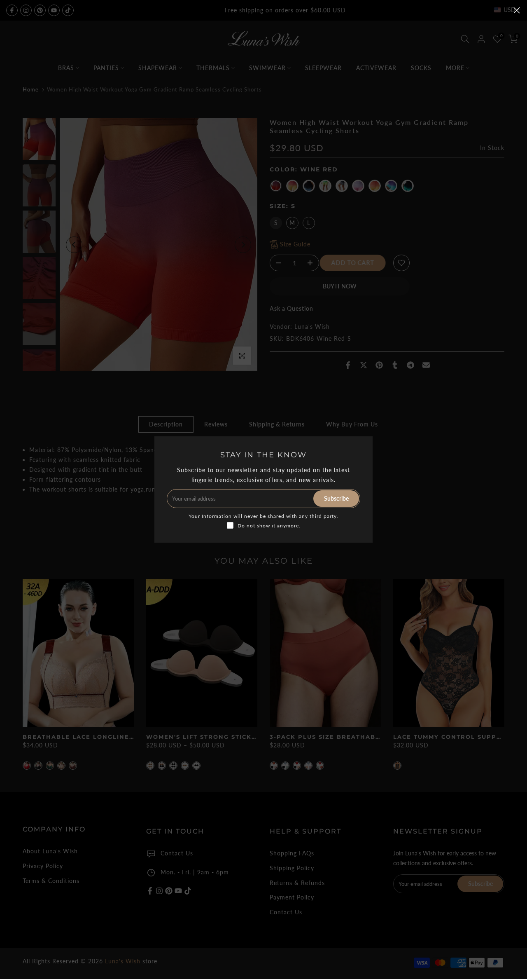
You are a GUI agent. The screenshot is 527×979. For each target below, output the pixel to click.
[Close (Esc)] (516, 10)
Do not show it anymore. (269, 525)
